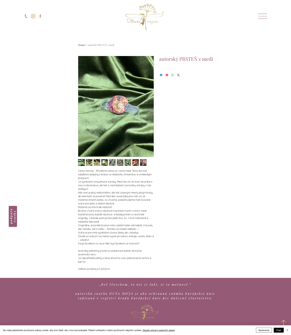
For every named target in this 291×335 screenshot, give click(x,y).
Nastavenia (264, 330)
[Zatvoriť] (287, 330)
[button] (262, 16)
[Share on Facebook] (161, 75)
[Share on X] (178, 75)
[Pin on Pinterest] (167, 75)
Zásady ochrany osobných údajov (159, 330)
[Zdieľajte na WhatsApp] (172, 75)
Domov (82, 45)
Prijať (278, 330)
